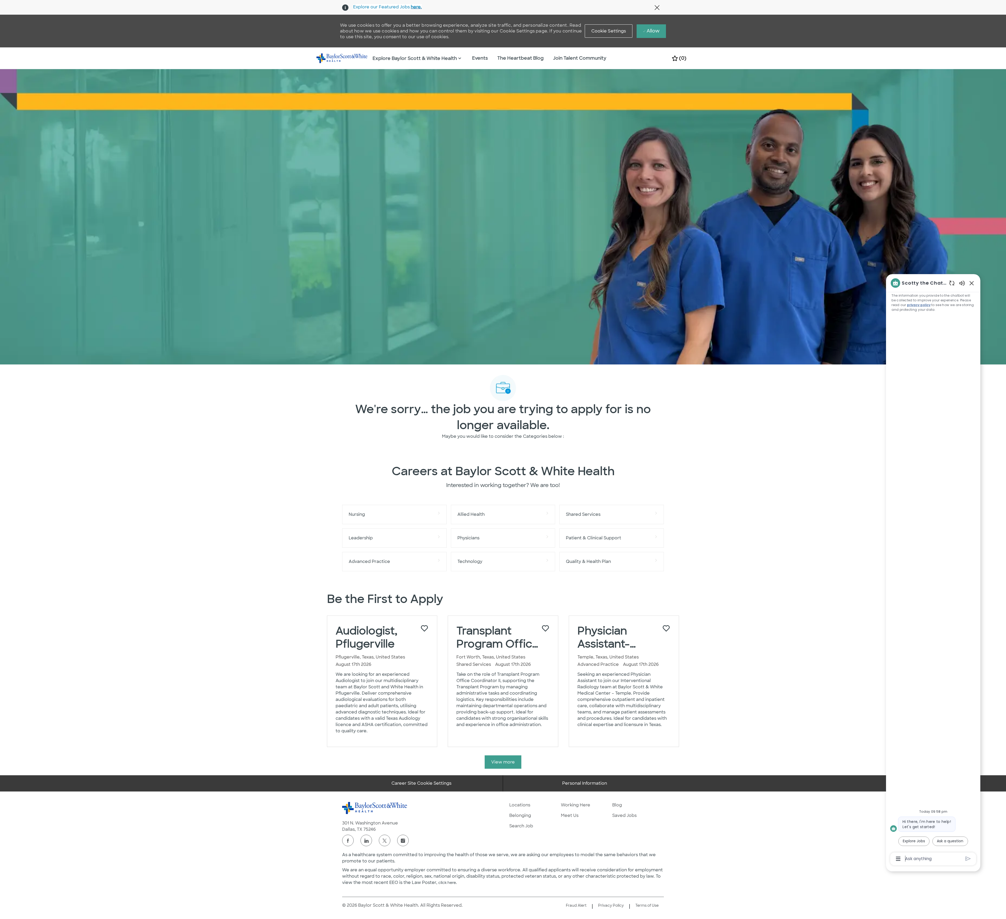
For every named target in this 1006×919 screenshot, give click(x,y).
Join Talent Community (579, 58)
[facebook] (348, 840)
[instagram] (403, 840)
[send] (968, 858)
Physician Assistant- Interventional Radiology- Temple (613, 637)
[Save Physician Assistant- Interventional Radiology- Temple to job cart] (666, 628)
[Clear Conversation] (952, 282)
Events (480, 58)
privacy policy (918, 305)
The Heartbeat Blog (520, 58)
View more (503, 762)
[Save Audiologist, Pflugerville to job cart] (424, 628)
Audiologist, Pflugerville (366, 637)
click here (447, 882)
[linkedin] (366, 840)
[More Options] (898, 859)
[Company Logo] (342, 58)
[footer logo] (375, 808)
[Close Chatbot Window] (971, 283)
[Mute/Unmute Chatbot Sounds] (962, 283)
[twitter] (384, 840)
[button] (609, 31)
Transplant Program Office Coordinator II (497, 637)
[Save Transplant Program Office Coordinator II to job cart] (545, 628)
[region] (933, 570)
